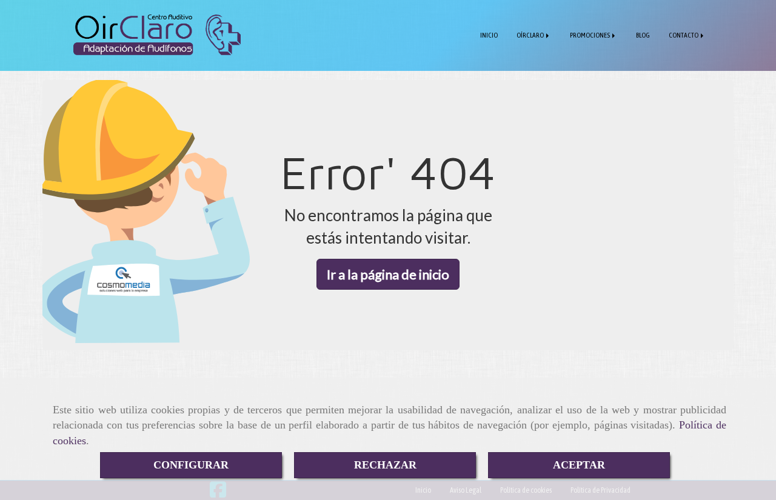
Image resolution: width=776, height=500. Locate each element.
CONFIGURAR (191, 465)
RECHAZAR (385, 465)
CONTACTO (684, 35)
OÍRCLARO (531, 35)
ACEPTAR (579, 465)
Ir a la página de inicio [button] (388, 274)
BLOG (643, 35)
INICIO (489, 35)
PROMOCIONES (590, 35)
